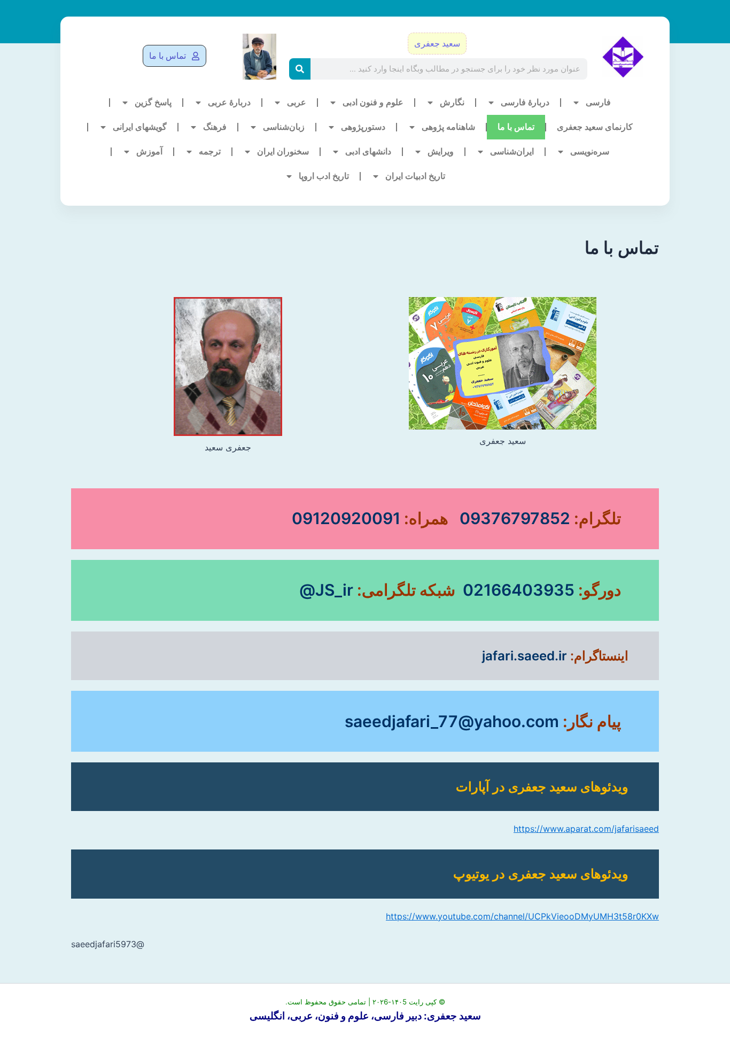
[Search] (299, 69)
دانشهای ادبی (368, 151)
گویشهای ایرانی (140, 127)
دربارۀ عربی (229, 102)
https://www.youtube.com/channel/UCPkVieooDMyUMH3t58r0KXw (522, 916)
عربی (296, 102)
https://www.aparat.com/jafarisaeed (586, 828)
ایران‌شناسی (512, 151)
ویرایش (441, 151)
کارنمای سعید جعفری (595, 127)
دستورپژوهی (363, 127)
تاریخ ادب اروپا (324, 176)
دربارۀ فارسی (525, 102)
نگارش (452, 102)
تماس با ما (516, 127)
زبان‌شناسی (284, 127)
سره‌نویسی (589, 151)
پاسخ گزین (153, 102)
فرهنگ (215, 127)
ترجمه (210, 151)
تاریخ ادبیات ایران (415, 176)
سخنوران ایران (283, 151)
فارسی (598, 102)
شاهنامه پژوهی (448, 127)
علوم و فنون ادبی (373, 102)
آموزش (149, 151)
